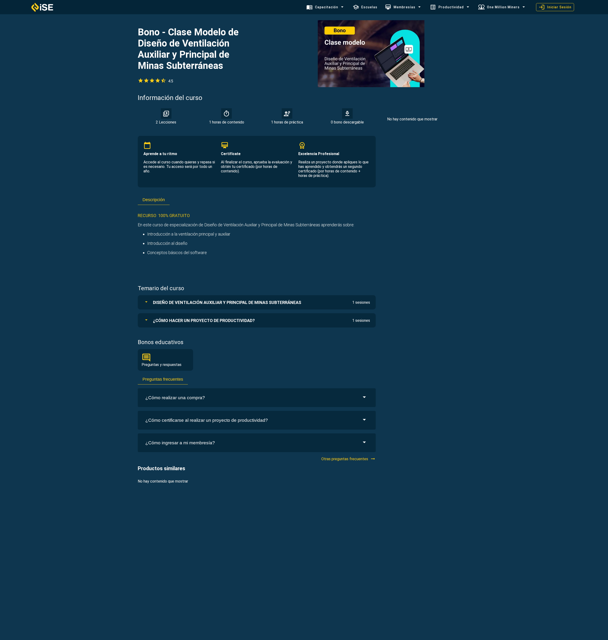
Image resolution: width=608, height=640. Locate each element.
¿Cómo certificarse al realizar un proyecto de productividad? (206, 420)
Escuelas (369, 7)
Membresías (404, 7)
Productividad (451, 7)
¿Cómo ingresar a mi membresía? (180, 442)
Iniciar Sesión (559, 7)
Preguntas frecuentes (162, 379)
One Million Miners (503, 7)
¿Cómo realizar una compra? (175, 397)
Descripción (153, 199)
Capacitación (326, 7)
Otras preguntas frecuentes (344, 459)
